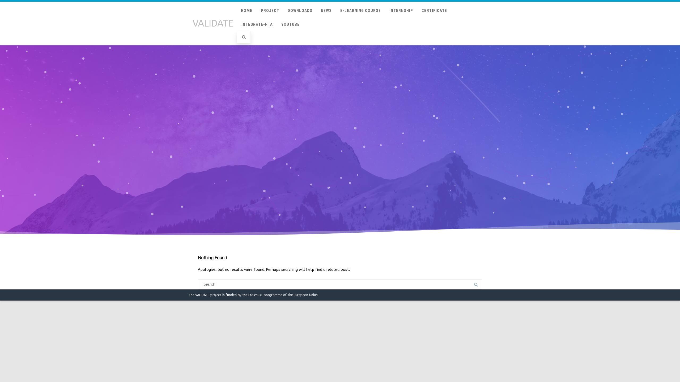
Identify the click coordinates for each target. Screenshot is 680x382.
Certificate (434, 10)
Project (270, 10)
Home (246, 10)
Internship (401, 10)
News (326, 10)
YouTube (290, 24)
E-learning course (360, 10)
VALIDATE (213, 23)
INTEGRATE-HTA (257, 24)
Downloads (300, 10)
